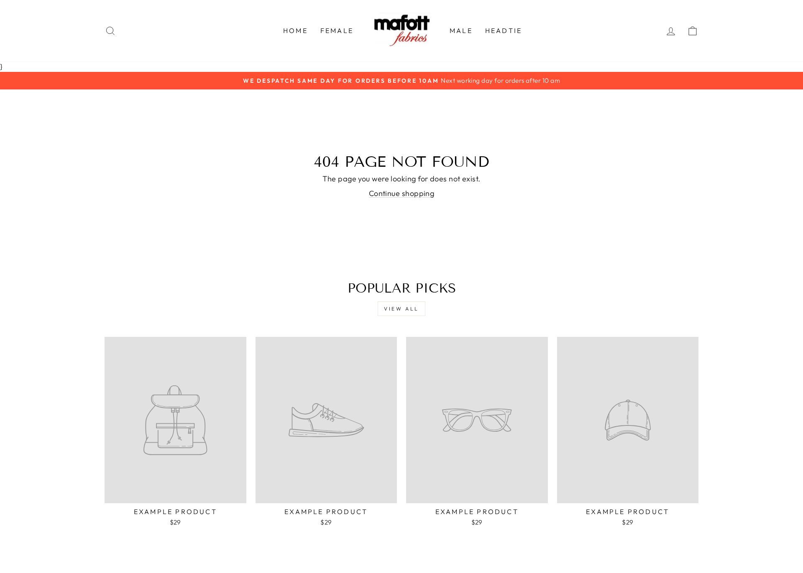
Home (295, 30)
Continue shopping (402, 193)
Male (461, 30)
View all (401, 309)
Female (336, 30)
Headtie (503, 30)
